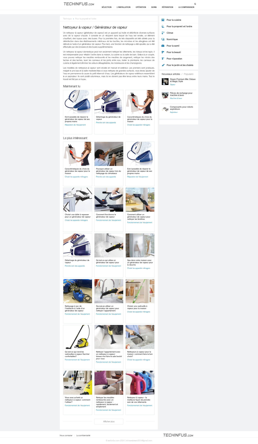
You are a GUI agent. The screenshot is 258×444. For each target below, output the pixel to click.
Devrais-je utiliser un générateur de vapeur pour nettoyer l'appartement (107, 308)
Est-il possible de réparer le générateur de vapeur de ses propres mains (77, 119)
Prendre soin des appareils (106, 123)
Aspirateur (174, 112)
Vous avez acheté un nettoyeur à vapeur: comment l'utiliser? (77, 399)
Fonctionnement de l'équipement (108, 220)
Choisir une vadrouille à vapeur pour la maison (137, 307)
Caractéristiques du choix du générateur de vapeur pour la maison (139, 119)
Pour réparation (174, 59)
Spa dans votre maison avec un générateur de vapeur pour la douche (140, 262)
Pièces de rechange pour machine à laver (181, 94)
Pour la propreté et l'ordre (85, 19)
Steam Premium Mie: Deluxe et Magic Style (183, 80)
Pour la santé (173, 46)
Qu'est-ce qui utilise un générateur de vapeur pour (107, 261)
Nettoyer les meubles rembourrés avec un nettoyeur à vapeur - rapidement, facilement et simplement (107, 402)
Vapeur (172, 85)
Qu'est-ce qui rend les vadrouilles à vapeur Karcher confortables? (77, 354)
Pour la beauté (174, 52)
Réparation (167, 7)
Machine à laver (176, 98)
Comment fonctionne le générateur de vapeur (106, 215)
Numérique (172, 39)
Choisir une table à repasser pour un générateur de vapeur (78, 215)
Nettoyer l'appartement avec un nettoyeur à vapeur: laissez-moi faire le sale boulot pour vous (109, 355)
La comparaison (186, 7)
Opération (141, 7)
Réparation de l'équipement (75, 125)
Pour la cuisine (174, 20)
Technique (67, 19)
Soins (154, 7)
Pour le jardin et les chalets (180, 65)
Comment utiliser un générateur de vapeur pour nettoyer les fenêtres (138, 216)
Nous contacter (66, 435)
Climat (170, 33)
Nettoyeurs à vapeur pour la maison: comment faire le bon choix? (140, 354)
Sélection (106, 7)
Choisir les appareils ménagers (138, 125)
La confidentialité (83, 435)
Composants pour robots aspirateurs (181, 108)
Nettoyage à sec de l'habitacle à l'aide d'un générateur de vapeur (75, 308)
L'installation (123, 7)
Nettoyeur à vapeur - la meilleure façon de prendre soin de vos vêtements (138, 399)
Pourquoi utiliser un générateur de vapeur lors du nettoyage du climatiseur (108, 171)
